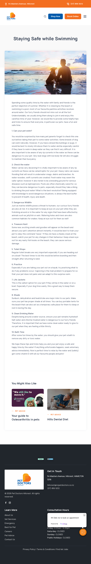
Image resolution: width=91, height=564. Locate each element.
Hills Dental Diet (57, 419)
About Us (9, 515)
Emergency (10, 523)
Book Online (73, 16)
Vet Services (10, 519)
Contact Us (10, 539)
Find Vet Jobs (62, 549)
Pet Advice (20, 411)
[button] (82, 532)
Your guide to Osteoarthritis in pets (25, 417)
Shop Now (55, 16)
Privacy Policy (29, 549)
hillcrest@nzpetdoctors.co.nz (60, 485)
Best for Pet (10, 527)
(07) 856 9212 (77, 3)
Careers (8, 531)
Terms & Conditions (46, 549)
